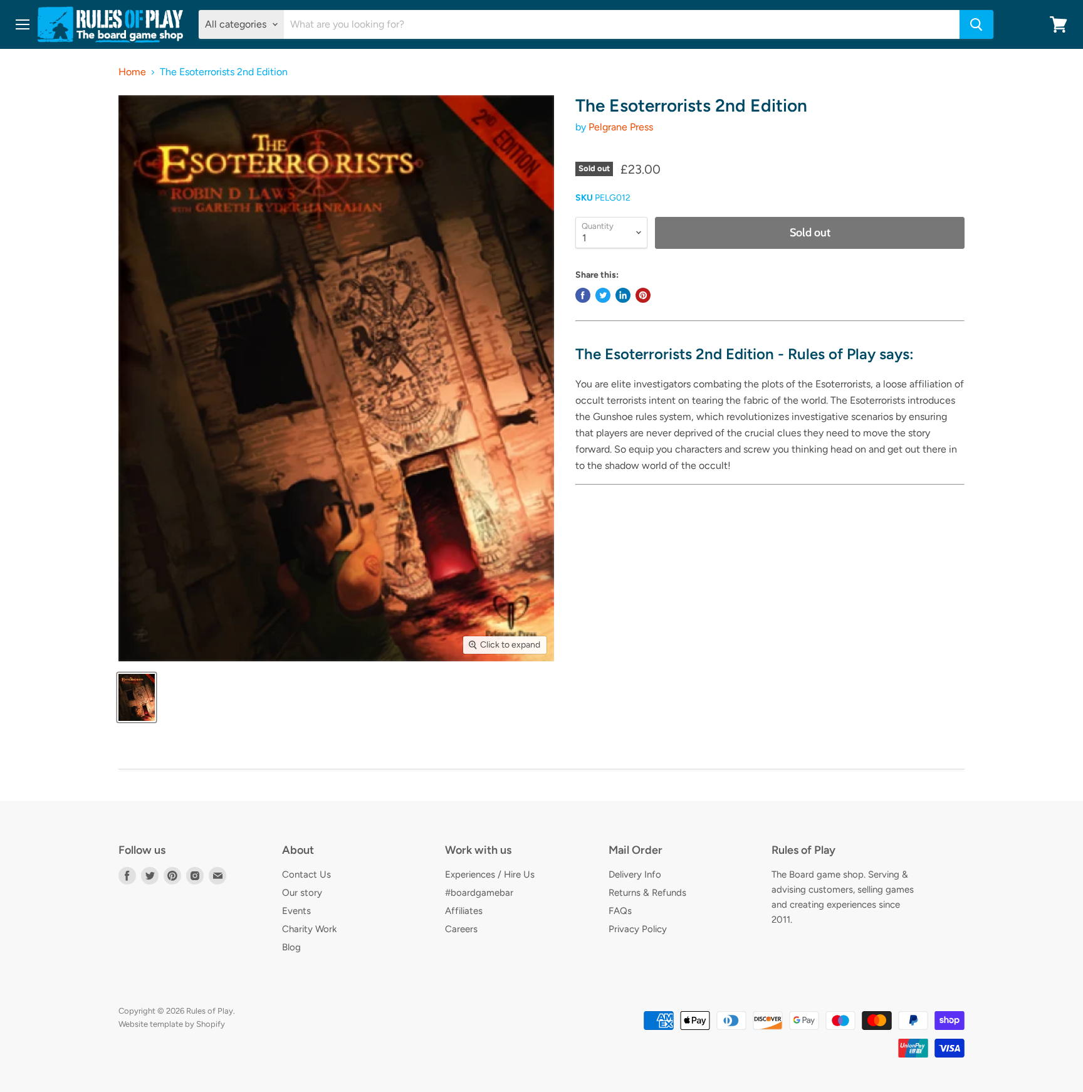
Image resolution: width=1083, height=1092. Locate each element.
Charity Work (309, 929)
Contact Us (306, 874)
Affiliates (464, 910)
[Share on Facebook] (582, 295)
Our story (302, 892)
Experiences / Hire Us (490, 874)
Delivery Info (635, 874)
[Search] (976, 24)
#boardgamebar (479, 892)
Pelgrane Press (621, 127)
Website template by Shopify (171, 1024)
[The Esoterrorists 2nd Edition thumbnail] (136, 697)
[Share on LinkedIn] (622, 295)
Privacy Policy (638, 929)
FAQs (620, 910)
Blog (291, 947)
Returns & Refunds (647, 892)
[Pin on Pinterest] (643, 295)
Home (132, 72)
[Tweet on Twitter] (602, 295)
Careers (461, 929)
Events (296, 910)
